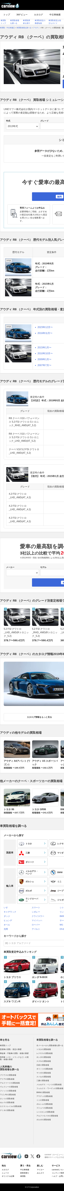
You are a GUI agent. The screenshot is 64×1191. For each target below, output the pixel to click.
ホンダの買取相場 (43, 1057)
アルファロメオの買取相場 (47, 1116)
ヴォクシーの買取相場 (9, 1087)
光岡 (6, 929)
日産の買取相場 (42, 1065)
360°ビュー (22, 14)
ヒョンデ (8, 920)
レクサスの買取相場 (44, 1053)
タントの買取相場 (7, 1099)
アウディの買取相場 (44, 1096)
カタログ (38, 14)
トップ (6, 14)
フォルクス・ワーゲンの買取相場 (49, 1088)
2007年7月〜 (44, 365)
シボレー (36, 912)
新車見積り (24, 1173)
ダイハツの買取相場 (44, 1069)
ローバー (36, 925)
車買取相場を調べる (47, 1040)
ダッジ (7, 916)
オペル (7, 925)
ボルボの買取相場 (43, 1120)
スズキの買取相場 (43, 1061)
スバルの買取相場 (43, 1077)
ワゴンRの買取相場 (8, 1095)
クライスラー (38, 916)
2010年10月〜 (45, 353)
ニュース (5, 1173)
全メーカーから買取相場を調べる (49, 1045)
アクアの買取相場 (7, 1079)
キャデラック (10, 912)
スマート (36, 907)
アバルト (36, 929)
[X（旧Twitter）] (32, 1156)
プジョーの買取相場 (44, 1108)
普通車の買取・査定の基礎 (10, 1049)
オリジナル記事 (8, 1176)
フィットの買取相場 (8, 1091)
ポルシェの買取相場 (44, 1104)
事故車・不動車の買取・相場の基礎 (14, 1053)
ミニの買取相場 (42, 1100)
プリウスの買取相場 (8, 1075)
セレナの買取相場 (7, 1102)
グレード (44, 121)
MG (61, 925)
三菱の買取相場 (42, 1081)
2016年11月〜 (45, 333)
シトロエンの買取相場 (45, 1112)
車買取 (23, 1176)
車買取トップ (5, 1045)
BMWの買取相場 (43, 1092)
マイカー (40, 1170)
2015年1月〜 (44, 347)
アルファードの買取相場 (10, 1083)
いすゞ (7, 907)
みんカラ (40, 1173)
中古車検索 (55, 14)
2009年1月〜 (44, 359)
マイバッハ (37, 920)
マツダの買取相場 (43, 1073)
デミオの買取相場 (7, 1110)
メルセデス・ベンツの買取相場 (48, 1085)
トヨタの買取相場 (43, 1049)
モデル (43, 567)
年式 (8, 121)
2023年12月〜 (45, 327)
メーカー (10, 567)
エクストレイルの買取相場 (10, 1106)
